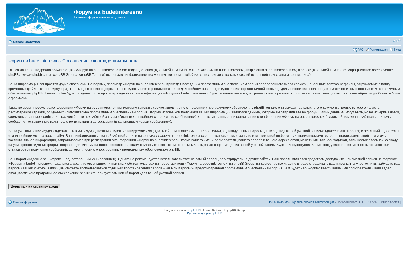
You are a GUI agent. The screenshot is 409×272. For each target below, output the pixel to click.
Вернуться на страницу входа (34, 186)
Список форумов (26, 41)
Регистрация (379, 49)
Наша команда (278, 202)
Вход (397, 49)
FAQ (361, 49)
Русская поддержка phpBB (204, 213)
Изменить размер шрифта (397, 40)
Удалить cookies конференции (312, 202)
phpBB (195, 210)
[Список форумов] (40, 19)
